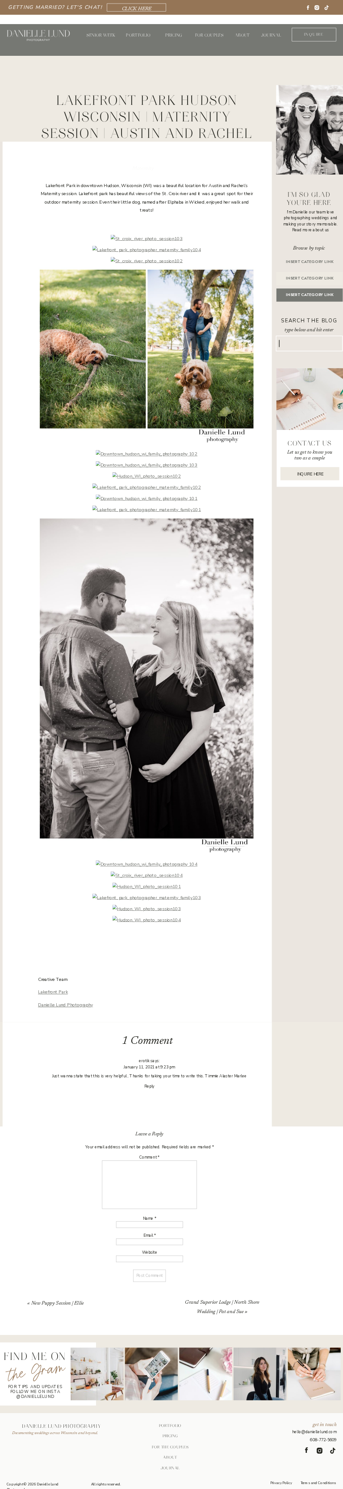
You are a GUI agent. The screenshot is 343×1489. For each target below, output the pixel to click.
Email (149, 1236)
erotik (144, 1061)
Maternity (143, 168)
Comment (149, 1157)
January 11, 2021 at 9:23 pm (149, 1067)
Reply (149, 1086)
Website (149, 1252)
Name (149, 1218)
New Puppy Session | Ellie (57, 1303)
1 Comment (147, 1041)
